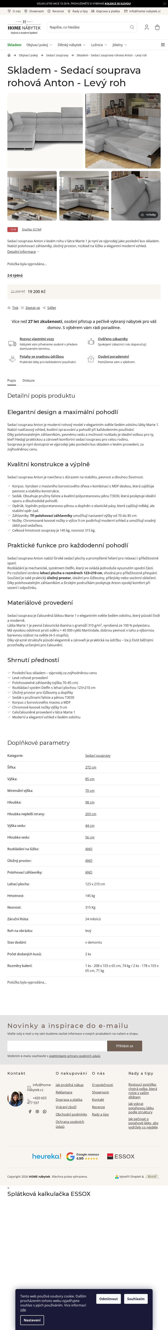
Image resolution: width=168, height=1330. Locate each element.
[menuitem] (15, 45)
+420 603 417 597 (37, 1100)
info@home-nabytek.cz (39, 1087)
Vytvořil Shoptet (130, 1176)
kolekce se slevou (118, 3)
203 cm (90, 814)
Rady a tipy (80, 11)
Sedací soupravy (97, 755)
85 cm (89, 779)
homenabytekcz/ (37, 1111)
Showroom (36, 11)
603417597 (45, 1111)
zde (23, 1309)
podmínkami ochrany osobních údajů (74, 1056)
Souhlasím (136, 1299)
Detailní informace (21, 251)
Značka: (31, 229)
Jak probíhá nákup (70, 1085)
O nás (17, 11)
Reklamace (64, 1092)
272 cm (90, 767)
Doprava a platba (108, 11)
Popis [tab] (11, 380)
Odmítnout (108, 1299)
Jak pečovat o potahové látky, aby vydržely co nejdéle (143, 1123)
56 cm (89, 837)
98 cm (89, 802)
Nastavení (32, 1320)
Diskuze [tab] (29, 380)
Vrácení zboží (66, 1107)
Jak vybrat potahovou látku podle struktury (141, 1108)
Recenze (58, 11)
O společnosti (102, 1085)
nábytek (30, 1111)
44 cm (89, 825)
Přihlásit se (124, 1046)
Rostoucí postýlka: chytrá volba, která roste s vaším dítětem (142, 1090)
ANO (88, 849)
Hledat (132, 27)
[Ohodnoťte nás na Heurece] (47, 1157)
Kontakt (98, 1099)
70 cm (89, 790)
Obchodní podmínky (71, 1114)
